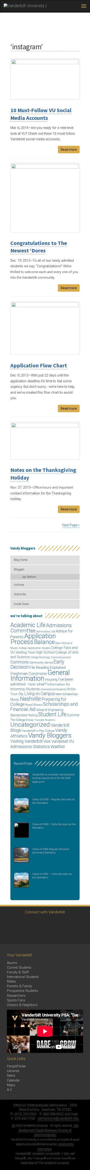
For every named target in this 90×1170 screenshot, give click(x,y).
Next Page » (71, 525)
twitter (8, 923)
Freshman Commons (28, 673)
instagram (34, 923)
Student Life (52, 714)
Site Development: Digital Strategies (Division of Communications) (48, 1130)
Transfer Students (44, 720)
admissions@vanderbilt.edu (58, 1119)
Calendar (13, 1080)
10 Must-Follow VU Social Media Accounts (40, 114)
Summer (73, 715)
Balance (44, 641)
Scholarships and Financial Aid (44, 707)
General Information (40, 675)
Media (11, 982)
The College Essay (22, 720)
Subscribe (20, 594)
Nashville (30, 699)
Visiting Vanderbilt (26, 741)
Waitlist (58, 746)
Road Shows (33, 704)
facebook (21, 923)
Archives (19, 584)
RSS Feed (8, 935)
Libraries (13, 1071)
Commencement (61, 657)
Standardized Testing (23, 715)
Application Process (33, 639)
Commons (19, 662)
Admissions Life (45, 631)
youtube (47, 923)
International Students (54, 689)
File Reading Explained (48, 667)
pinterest (72, 923)
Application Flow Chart (38, 365)
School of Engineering (49, 710)
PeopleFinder (16, 1066)
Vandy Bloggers (50, 735)
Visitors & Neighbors (22, 1005)
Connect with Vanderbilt (45, 912)
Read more (69, 149)
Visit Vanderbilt (55, 741)
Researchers (16, 996)
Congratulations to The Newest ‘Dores (38, 246)
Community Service (41, 662)
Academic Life (27, 625)
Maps (11, 1085)
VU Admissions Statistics (42, 744)
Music (14, 700)
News (11, 1076)
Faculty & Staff (18, 972)
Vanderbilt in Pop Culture (38, 730)
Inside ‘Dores (21, 604)
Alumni (12, 963)
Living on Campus (39, 693)
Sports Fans (16, 1000)
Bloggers (19, 569)
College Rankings (40, 657)
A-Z (9, 1090)
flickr (59, 923)
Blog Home (20, 560)
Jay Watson (29, 576)
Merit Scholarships (67, 694)
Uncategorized (30, 724)
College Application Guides (34, 648)
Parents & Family (19, 986)
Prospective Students (22, 991)
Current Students (19, 968)
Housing (51, 679)
